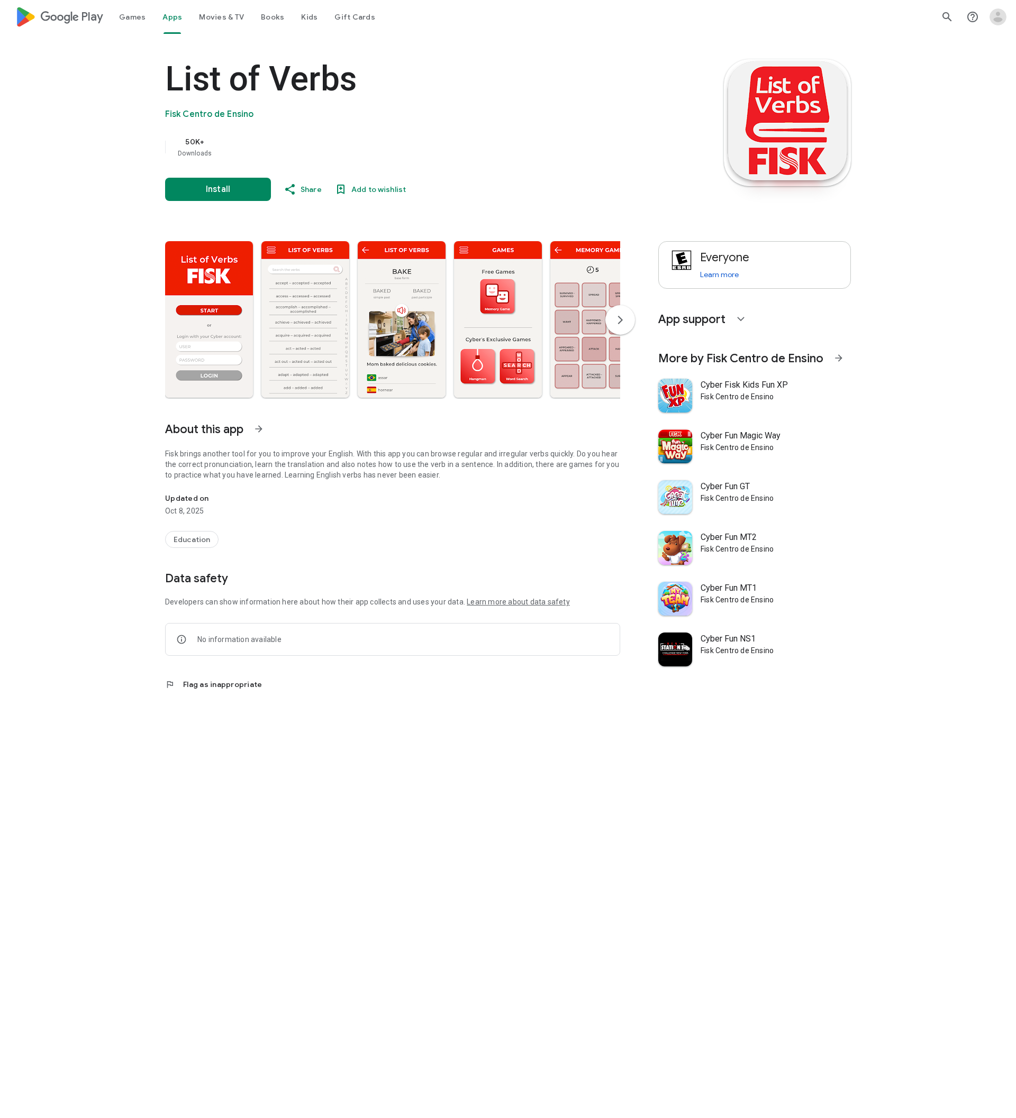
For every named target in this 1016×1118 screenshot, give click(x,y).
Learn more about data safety (518, 602)
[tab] (132, 17)
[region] (376, 147)
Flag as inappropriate (213, 684)
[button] (209, 319)
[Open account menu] (998, 17)
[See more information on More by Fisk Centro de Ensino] (838, 358)
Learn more (719, 274)
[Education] (192, 539)
